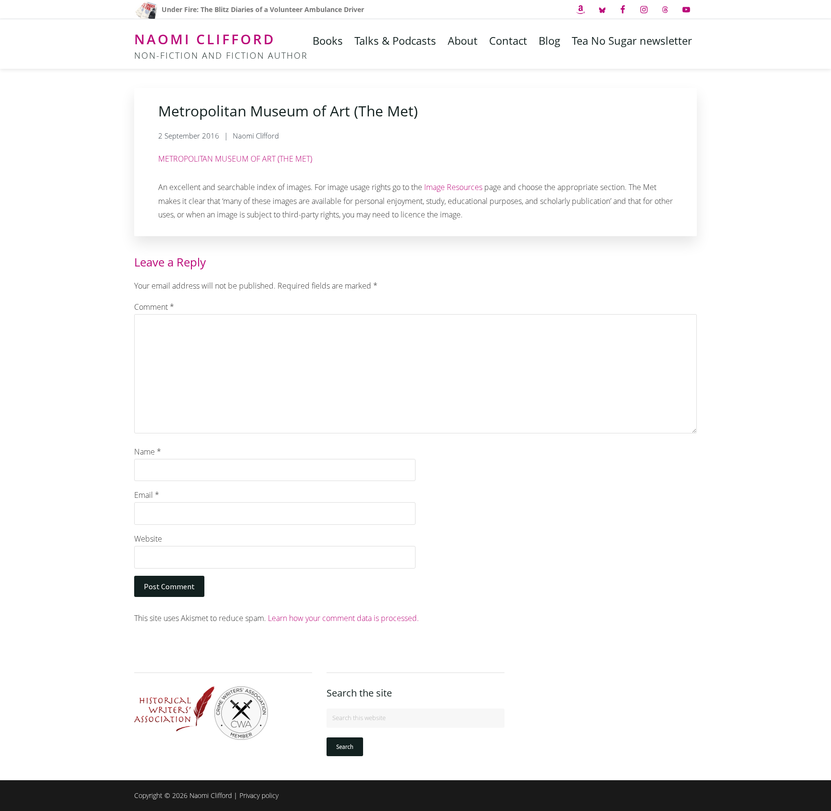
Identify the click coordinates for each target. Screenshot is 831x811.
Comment (154, 307)
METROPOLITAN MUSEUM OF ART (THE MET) (235, 158)
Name (147, 451)
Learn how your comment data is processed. (343, 618)
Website (148, 538)
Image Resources (453, 187)
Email (146, 495)
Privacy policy (258, 795)
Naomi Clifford (205, 39)
